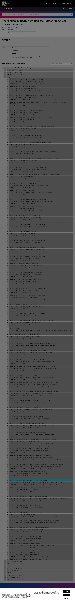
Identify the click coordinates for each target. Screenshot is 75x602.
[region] (37, 595)
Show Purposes (66, 598)
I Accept (66, 591)
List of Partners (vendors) (38, 595)
